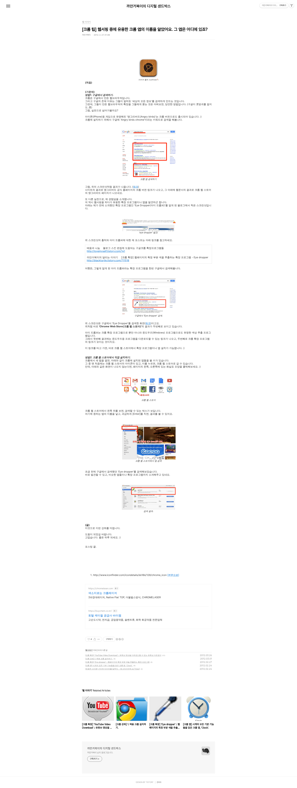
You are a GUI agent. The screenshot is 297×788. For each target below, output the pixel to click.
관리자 (159, 782)
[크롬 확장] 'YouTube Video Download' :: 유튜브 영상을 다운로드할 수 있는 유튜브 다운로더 (123, 655)
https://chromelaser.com (100, 588)
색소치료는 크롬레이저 (102, 593)
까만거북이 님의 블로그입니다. (100, 752)
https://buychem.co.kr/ (100, 611)
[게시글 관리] (99, 639)
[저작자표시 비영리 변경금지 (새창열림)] (119, 639)
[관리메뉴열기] (291, 5)
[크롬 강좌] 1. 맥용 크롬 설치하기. (99, 658)
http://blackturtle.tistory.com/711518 (108, 260)
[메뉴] (8, 6)
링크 (135, 186)
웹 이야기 (89, 650)
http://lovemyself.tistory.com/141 (106, 251)
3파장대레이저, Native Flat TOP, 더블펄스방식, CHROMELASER (124, 597)
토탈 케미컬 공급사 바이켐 (104, 615)
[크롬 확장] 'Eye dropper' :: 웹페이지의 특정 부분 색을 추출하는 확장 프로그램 (117, 662)
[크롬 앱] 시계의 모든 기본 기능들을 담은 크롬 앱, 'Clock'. (109, 665)
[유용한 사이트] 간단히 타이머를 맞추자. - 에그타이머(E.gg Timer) (112, 669)
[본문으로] (173, 575)
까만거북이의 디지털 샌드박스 (149, 6)
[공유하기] (95, 639)
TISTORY (149, 782)
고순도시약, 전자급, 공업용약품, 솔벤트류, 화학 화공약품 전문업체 (125, 619)
